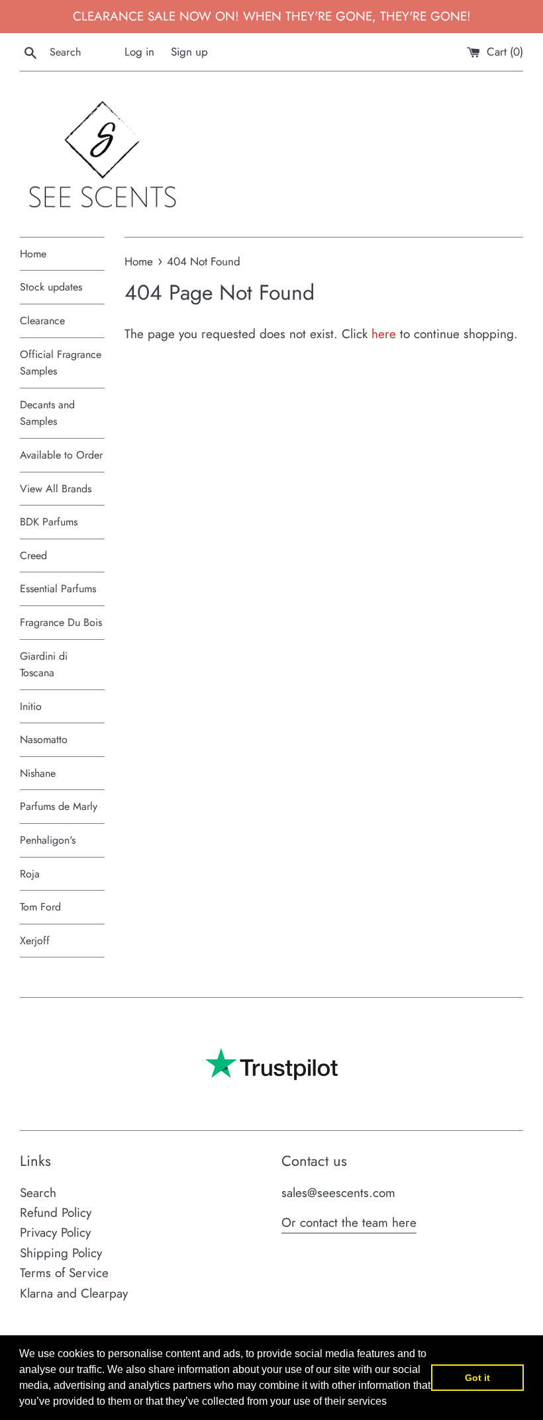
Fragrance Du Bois (61, 622)
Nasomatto (44, 739)
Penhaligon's (47, 840)
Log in (139, 52)
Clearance (42, 320)
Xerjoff (35, 940)
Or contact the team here (349, 1222)
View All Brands (55, 488)
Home (33, 253)
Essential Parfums (58, 588)
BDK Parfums (48, 521)
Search (38, 1193)
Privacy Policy (55, 1232)
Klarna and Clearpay (74, 1293)
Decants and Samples (47, 413)
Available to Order (61, 455)
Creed (33, 555)
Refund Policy (55, 1212)
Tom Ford (40, 906)
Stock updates (51, 286)
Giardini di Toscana (44, 664)
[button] (391, 1403)
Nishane (38, 773)
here (383, 334)
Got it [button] (477, 1377)
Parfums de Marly (58, 806)
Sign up (189, 52)
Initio (31, 706)
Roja (30, 873)
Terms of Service (64, 1273)
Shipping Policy (61, 1253)
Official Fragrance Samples (60, 363)
